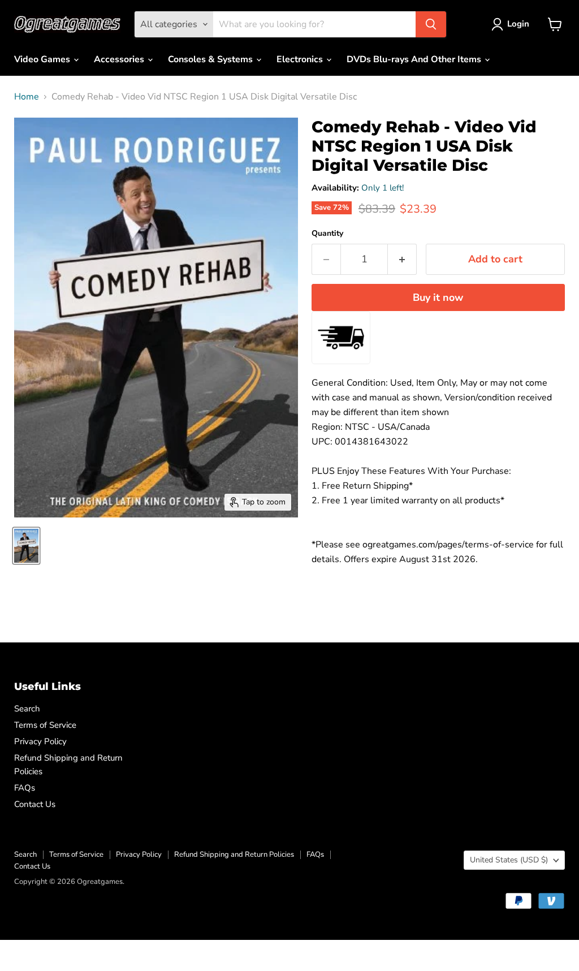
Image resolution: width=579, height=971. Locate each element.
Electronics (300, 59)
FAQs (24, 787)
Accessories (120, 59)
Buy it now (438, 297)
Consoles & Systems (211, 59)
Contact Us (34, 804)
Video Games (43, 59)
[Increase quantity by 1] (402, 259)
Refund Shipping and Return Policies (234, 854)
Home (26, 97)
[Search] (431, 24)
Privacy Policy (40, 741)
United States (509, 860)
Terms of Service (45, 725)
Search (27, 708)
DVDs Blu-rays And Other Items (415, 59)
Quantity (327, 233)
